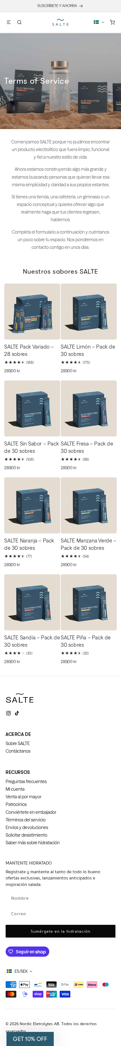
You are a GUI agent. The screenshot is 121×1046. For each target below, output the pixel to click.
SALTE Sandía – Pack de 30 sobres (32, 641)
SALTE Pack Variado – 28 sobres (29, 350)
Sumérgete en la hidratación (60, 931)
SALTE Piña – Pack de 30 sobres (86, 641)
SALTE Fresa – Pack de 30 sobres (87, 447)
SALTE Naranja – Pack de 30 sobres (29, 544)
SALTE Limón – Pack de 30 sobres (88, 350)
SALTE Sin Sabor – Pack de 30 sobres (31, 447)
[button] (8, 22)
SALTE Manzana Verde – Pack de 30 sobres (88, 544)
